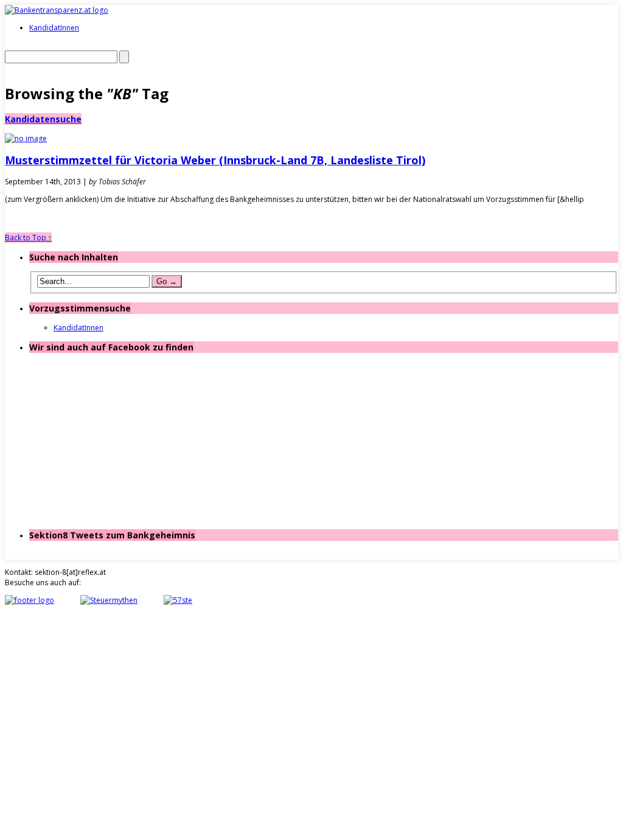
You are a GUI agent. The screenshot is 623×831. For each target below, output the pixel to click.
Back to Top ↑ (28, 237)
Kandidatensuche (43, 119)
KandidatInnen (54, 28)
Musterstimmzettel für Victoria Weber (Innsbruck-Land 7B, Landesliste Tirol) (215, 160)
